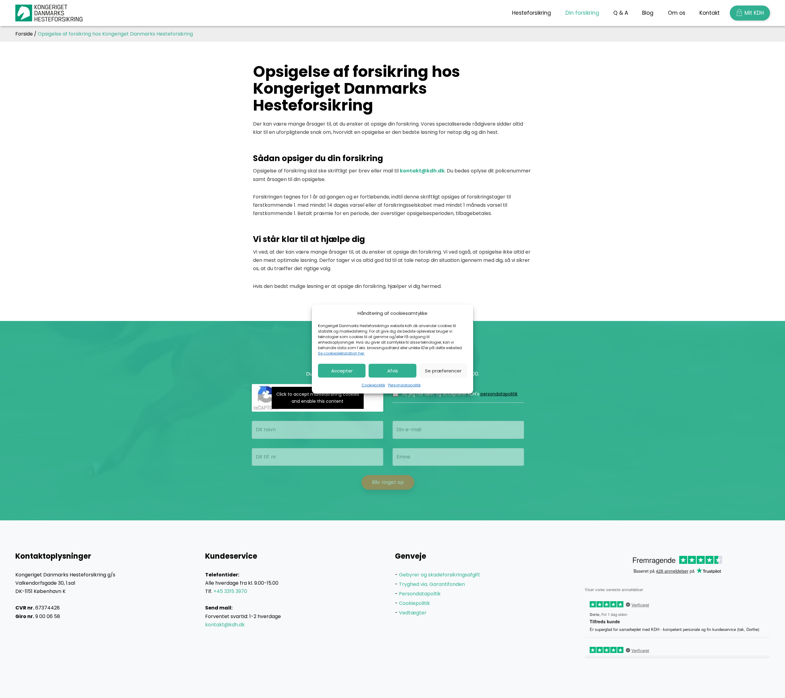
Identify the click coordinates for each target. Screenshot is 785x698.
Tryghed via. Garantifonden (432, 584)
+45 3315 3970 (230, 591)
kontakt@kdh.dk (422, 170)
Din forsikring (582, 13)
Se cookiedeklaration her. (341, 353)
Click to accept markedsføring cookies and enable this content (317, 397)
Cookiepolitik (373, 385)
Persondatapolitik (404, 385)
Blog (647, 13)
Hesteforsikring (531, 13)
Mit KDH (754, 13)
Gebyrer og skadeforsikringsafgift (439, 574)
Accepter (342, 370)
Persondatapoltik (420, 593)
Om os (676, 13)
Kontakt (709, 13)
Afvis (392, 370)
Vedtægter (413, 612)
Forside (24, 33)
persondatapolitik (499, 394)
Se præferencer (443, 370)
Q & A (620, 13)
